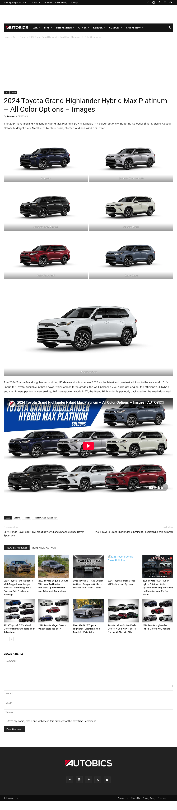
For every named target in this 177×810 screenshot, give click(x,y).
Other (82, 27)
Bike (46, 27)
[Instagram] (153, 2)
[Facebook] (147, 2)
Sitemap (74, 2)
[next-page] (11, 639)
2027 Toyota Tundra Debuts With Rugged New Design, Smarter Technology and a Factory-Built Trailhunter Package (18, 587)
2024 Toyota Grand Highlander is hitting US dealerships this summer (134, 531)
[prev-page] (6, 639)
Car (35, 27)
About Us (36, 2)
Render (98, 27)
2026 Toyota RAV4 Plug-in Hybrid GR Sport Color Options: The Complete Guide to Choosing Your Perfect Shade (157, 587)
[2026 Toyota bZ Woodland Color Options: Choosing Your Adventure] (19, 610)
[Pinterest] (159, 2)
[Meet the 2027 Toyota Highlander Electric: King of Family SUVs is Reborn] (88, 610)
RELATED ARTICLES (16, 547)
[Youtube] (170, 2)
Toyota (23, 37)
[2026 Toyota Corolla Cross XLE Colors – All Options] (123, 566)
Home (7, 37)
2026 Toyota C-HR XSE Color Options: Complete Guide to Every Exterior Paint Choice (88, 584)
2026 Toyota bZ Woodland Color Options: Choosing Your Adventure (19, 628)
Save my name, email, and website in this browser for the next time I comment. (51, 721)
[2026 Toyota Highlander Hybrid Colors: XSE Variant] (157, 610)
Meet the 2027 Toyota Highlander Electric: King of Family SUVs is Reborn (87, 628)
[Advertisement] (88, 14)
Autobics (11, 116)
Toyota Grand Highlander (45, 517)
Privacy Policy (61, 2)
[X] (164, 2)
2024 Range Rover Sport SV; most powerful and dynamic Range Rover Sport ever (44, 533)
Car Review (133, 27)
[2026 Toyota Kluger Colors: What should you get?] (53, 610)
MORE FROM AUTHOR (44, 547)
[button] (169, 28)
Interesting (64, 27)
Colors (17, 517)
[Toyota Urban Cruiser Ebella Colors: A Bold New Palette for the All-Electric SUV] (123, 610)
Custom (114, 27)
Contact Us (48, 2)
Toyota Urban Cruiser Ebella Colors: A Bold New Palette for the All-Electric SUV (122, 628)
